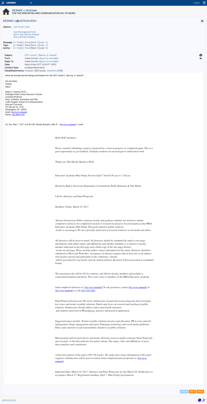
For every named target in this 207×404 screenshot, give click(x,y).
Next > (34, 42)
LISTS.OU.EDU (9, 400)
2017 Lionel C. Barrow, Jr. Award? (41, 55)
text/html (51, 70)
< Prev (26, 42)
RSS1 (192, 391)
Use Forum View (21, 27)
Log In (196, 3)
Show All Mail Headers (24, 37)
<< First (17, 42)
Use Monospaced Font (24, 32)
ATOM (184, 391)
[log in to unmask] (49, 58)
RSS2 (200, 391)
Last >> (43, 42)
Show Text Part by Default (26, 34)
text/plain (29, 70)
